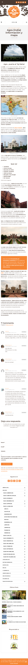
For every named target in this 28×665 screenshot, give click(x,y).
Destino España (7, 562)
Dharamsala (8, 522)
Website (3, 451)
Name (3, 442)
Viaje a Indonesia (8, 500)
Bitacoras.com (9, 325)
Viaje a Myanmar (8, 538)
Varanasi (7, 532)
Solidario (6, 578)
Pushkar (7, 530)
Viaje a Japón (7, 503)
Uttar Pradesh (18, 127)
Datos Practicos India (10, 516)
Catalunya (6, 559)
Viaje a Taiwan (7, 546)
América (6, 487)
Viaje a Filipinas (7, 498)
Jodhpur (7, 527)
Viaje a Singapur (8, 540)
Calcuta (7, 511)
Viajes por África (8, 581)
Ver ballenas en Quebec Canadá (14, 616)
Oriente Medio (7, 573)
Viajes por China (8, 551)
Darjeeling (8, 514)
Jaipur (6, 524)
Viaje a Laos (7, 535)
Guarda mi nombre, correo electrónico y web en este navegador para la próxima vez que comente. (13, 458)
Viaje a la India (8, 506)
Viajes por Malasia (9, 554)
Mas (4, 567)
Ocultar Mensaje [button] (14, 663)
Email (2, 446)
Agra (6, 508)
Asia (5, 490)
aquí (26, 661)
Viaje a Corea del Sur (9, 495)
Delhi (2, 272)
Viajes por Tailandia (9, 556)
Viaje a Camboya (8, 492)
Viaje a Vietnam (8, 548)
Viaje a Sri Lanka (8, 543)
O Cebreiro (6, 570)
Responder (24, 331)
